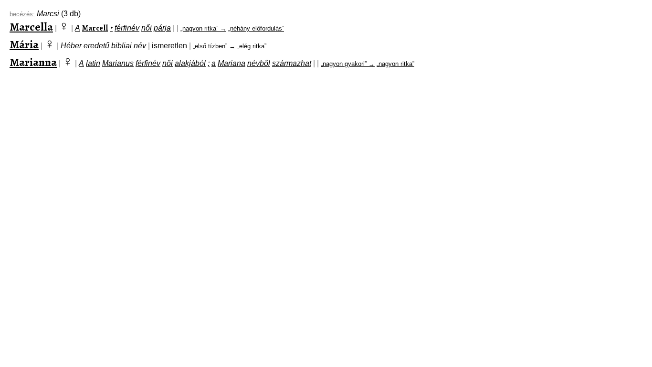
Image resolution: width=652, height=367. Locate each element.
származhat (291, 63)
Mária (24, 44)
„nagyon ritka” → (203, 28)
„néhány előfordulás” (256, 28)
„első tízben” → (214, 46)
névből (258, 63)
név (140, 46)
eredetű (96, 46)
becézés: (22, 14)
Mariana (231, 63)
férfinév (127, 28)
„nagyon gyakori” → (348, 63)
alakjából (190, 63)
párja (162, 28)
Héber (71, 46)
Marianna (33, 62)
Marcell (95, 28)
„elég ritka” (251, 46)
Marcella (31, 26)
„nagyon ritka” (395, 63)
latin (93, 63)
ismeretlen (169, 46)
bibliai (121, 46)
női (146, 28)
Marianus (118, 63)
